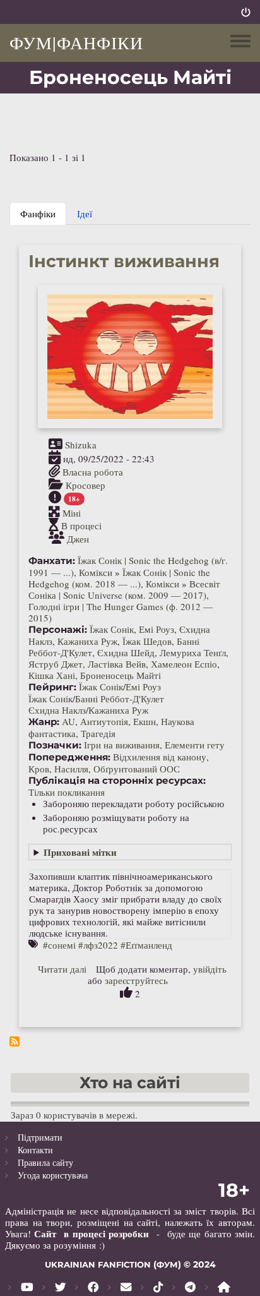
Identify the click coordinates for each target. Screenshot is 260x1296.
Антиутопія (104, 721)
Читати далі (62, 969)
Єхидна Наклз (57, 710)
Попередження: (69, 757)
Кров (38, 768)
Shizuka (81, 444)
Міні (71, 512)
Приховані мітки (80, 852)
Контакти (35, 1150)
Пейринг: (52, 687)
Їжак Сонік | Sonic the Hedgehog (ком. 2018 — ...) (119, 578)
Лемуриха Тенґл (193, 652)
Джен (78, 538)
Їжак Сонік (112, 629)
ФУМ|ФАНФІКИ (76, 42)
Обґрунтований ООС (136, 768)
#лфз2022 (98, 945)
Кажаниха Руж (87, 641)
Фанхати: (51, 561)
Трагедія (98, 733)
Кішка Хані (51, 675)
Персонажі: (57, 629)
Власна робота (92, 471)
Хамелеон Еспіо (184, 663)
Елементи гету (195, 744)
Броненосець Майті (120, 675)
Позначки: (54, 745)
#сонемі (59, 945)
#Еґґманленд (146, 945)
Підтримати (40, 1137)
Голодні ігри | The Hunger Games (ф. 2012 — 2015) (120, 612)
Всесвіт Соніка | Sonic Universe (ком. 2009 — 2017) (124, 589)
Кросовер (85, 485)
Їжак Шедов (147, 641)
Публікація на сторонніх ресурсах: (117, 780)
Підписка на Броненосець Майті (14, 1041)
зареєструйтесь (136, 980)
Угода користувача (53, 1175)
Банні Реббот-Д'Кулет (119, 698)
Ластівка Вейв (117, 663)
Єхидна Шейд (126, 652)
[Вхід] (246, 12)
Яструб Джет (55, 663)
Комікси (95, 572)
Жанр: (43, 722)
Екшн (144, 721)
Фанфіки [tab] (38, 213)
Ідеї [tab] (84, 213)
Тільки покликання (66, 792)
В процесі (81, 525)
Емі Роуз (156, 629)
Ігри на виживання (122, 744)
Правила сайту (45, 1162)
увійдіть (210, 969)
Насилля (71, 768)
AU (68, 721)
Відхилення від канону (159, 756)
